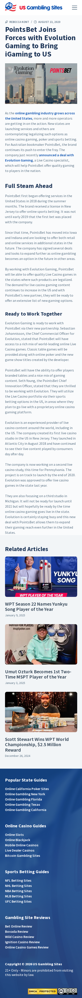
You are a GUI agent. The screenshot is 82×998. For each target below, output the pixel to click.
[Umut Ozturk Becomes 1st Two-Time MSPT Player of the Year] (41, 644)
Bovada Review (16, 931)
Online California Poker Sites (27, 789)
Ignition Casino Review (22, 942)
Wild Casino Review (19, 936)
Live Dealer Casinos (19, 850)
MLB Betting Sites (18, 896)
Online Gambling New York (25, 794)
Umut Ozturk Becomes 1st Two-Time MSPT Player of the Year (38, 674)
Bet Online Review (18, 926)
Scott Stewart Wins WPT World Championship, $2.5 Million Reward (37, 744)
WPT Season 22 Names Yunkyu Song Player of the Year (36, 606)
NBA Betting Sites (18, 891)
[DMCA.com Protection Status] (42, 991)
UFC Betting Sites (18, 901)
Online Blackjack (17, 840)
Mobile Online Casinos (21, 845)
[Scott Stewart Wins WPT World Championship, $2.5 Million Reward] (41, 712)
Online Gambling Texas (22, 804)
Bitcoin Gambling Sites (22, 855)
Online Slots (14, 834)
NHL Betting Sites (18, 885)
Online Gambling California (25, 809)
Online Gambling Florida (23, 799)
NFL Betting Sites (18, 880)
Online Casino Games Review (27, 947)
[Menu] (74, 7)
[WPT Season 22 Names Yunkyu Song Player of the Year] (41, 577)
